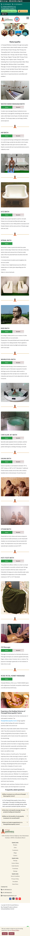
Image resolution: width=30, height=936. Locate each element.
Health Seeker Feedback (8, 8)
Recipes (15, 844)
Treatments (15, 850)
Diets (15, 847)
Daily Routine (15, 865)
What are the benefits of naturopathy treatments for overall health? (13, 817)
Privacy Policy (15, 878)
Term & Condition (15, 876)
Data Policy (15, 884)
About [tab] (6, 107)
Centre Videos (15, 863)
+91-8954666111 (7, 4)
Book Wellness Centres (10, 11)
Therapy (15, 860)
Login (5, 13)
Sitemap (15, 871)
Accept (5, 933)
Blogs (15, 852)
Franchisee (15, 868)
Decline (11, 933)
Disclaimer (15, 881)
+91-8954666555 (18, 4)
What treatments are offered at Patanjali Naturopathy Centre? (14, 795)
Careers (15, 855)
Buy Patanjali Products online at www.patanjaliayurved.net (9, 908)
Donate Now (23, 11)
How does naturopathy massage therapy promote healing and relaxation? (13, 811)
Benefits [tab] (18, 107)
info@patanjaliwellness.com (9, 6)
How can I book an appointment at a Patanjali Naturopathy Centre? (12, 823)
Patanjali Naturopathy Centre (9, 720)
